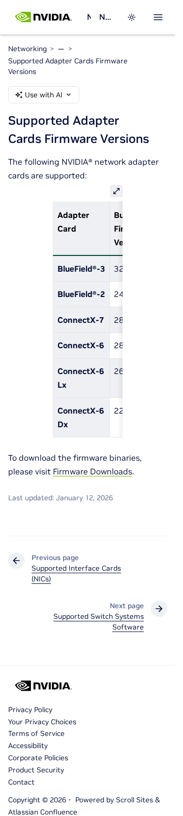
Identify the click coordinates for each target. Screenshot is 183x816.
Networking (89, 17)
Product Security (36, 769)
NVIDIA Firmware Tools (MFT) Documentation (106, 17)
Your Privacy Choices (42, 721)
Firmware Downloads (92, 471)
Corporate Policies (38, 757)
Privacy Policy (30, 709)
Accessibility (28, 745)
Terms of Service (36, 733)
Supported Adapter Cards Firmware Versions (68, 66)
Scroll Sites (134, 799)
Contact (21, 782)
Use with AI (44, 94)
